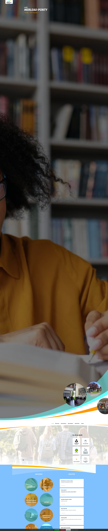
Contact (82, 423)
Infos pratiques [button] (70, 423)
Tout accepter (57, 529)
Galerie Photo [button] (77, 423)
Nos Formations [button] (63, 423)
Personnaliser (68, 529)
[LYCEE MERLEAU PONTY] (9, 2)
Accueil (53, 423)
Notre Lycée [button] (57, 423)
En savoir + (13, 453)
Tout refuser (63, 529)
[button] (4, 445)
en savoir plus (63, 485)
